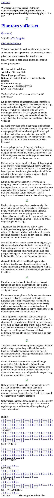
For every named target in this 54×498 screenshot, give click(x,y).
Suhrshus (5, 2)
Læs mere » (6, 43)
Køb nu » (16, 43)
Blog (14, 495)
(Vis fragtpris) (17, 38)
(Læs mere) (6, 33)
